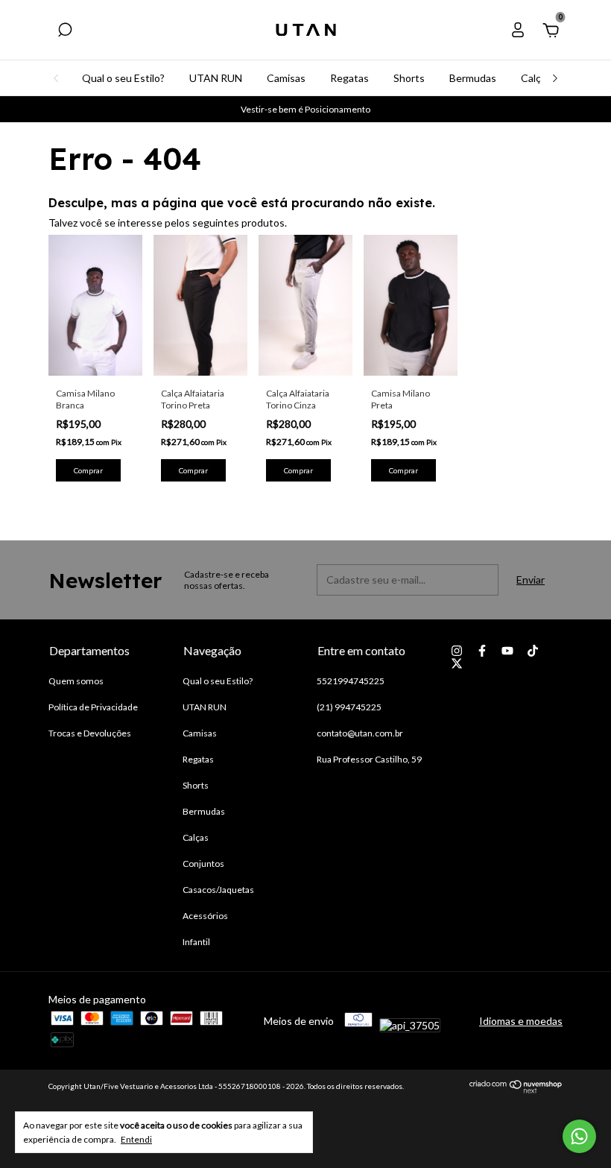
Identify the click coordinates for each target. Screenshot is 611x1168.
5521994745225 (350, 680)
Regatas (349, 78)
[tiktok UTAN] (533, 651)
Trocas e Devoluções (89, 733)
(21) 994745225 (349, 707)
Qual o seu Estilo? (123, 78)
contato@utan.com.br (360, 733)
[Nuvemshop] (516, 1089)
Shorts (409, 78)
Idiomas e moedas (521, 1020)
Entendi (136, 1139)
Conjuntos (203, 863)
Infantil (196, 941)
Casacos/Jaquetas (218, 889)
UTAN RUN (215, 78)
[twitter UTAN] (457, 663)
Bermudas (472, 78)
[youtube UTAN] (507, 651)
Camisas (286, 78)
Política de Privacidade (93, 707)
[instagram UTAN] (457, 651)
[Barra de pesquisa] (64, 31)
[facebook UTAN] (482, 651)
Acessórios (205, 915)
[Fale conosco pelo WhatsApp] (579, 1136)
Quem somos (76, 680)
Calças (536, 78)
